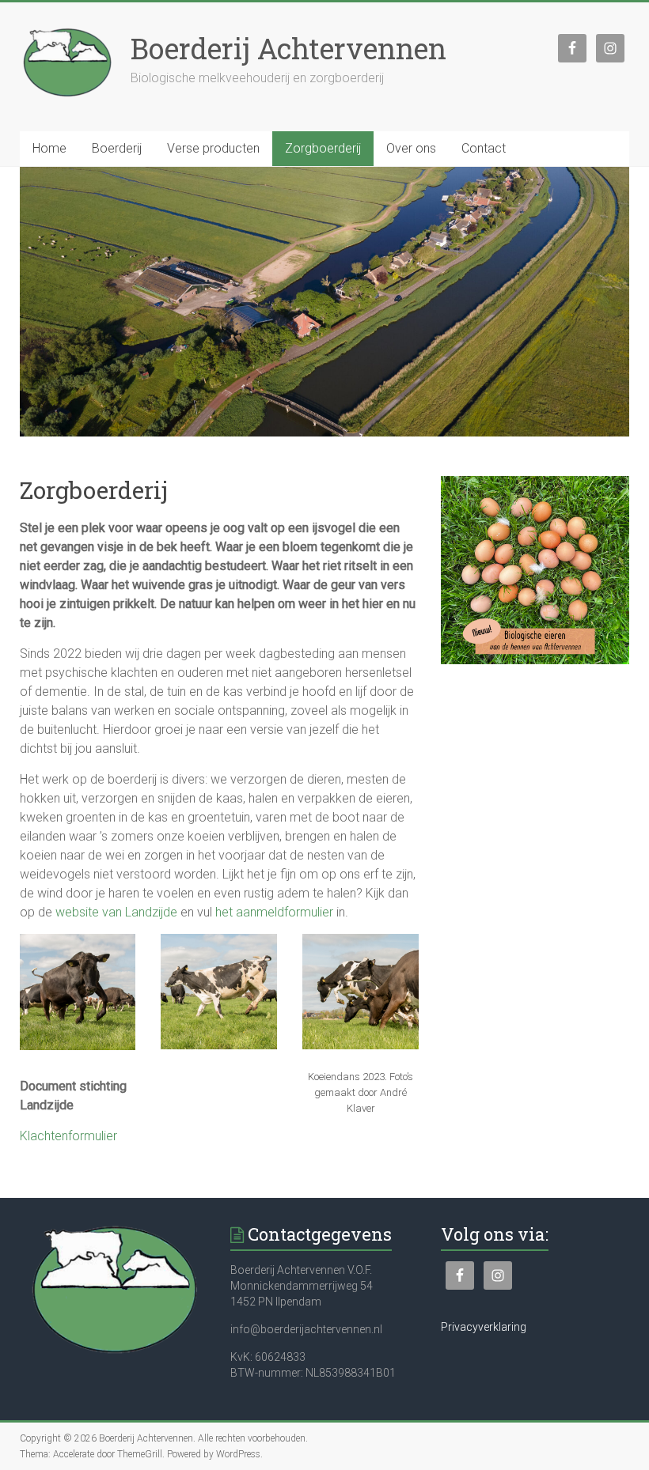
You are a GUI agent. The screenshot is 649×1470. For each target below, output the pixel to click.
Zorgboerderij (323, 148)
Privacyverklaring (483, 1327)
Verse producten (213, 148)
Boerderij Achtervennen (288, 48)
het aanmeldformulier (274, 912)
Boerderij (117, 148)
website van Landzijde (116, 912)
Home (49, 148)
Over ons (411, 148)
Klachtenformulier (68, 1135)
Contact (483, 148)
